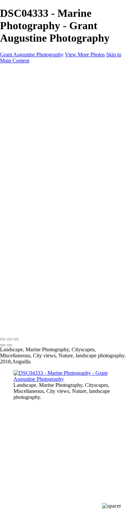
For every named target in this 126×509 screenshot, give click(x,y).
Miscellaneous (70, 119)
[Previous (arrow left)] (2, 345)
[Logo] (63, 72)
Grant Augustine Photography (32, 54)
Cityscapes (69, 101)
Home (69, 83)
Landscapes (69, 89)
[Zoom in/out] (16, 339)
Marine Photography (70, 113)
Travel (70, 107)
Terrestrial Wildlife (69, 95)
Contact (69, 126)
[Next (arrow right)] (9, 345)
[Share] (70, 132)
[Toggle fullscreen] (9, 339)
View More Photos (85, 54)
